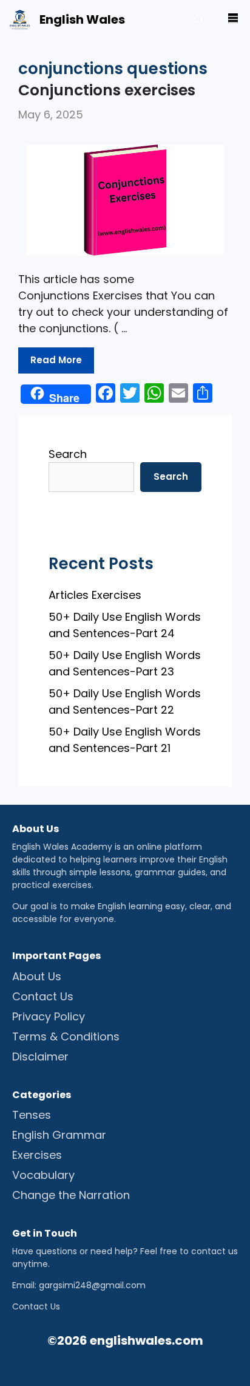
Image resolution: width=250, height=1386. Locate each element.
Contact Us (42, 996)
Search (68, 454)
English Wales (82, 19)
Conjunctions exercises (106, 90)
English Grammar (59, 1134)
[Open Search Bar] (199, 19)
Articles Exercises (95, 595)
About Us (36, 976)
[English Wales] (19, 19)
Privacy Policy (48, 1016)
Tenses (31, 1114)
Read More (56, 359)
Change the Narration (71, 1195)
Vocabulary (43, 1175)
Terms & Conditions (66, 1036)
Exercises (37, 1154)
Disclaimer (40, 1056)
